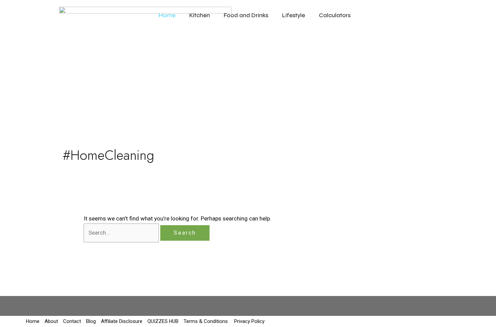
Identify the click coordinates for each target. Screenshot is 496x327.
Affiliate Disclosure (121, 321)
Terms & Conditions (206, 321)
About (51, 321)
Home (32, 321)
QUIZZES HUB (162, 321)
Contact (72, 321)
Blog (91, 321)
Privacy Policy (249, 321)
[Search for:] (122, 232)
